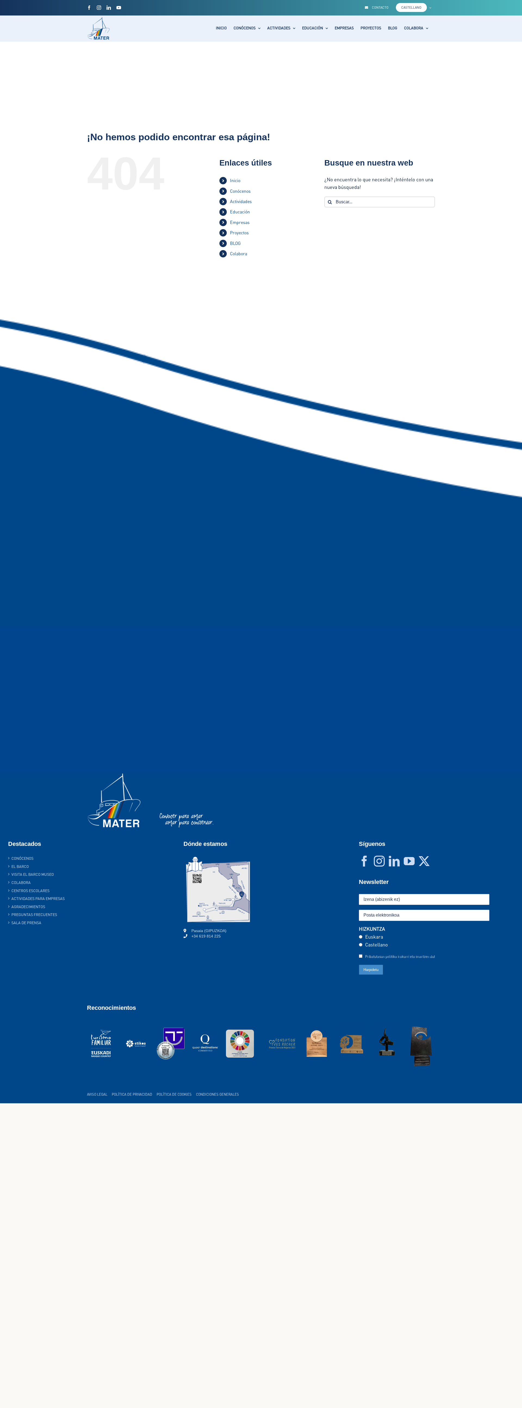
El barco (20, 866)
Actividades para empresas (38, 898)
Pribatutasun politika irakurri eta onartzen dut (400, 956)
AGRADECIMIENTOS (28, 906)
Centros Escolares (30, 890)
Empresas (240, 222)
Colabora (238, 253)
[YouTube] (409, 861)
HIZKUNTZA (372, 929)
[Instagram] (379, 861)
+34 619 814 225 (206, 936)
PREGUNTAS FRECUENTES (34, 914)
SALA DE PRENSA (26, 922)
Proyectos (239, 232)
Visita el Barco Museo (32, 874)
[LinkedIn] (394, 861)
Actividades (241, 201)
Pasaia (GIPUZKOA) (208, 931)
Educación (240, 211)
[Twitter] (424, 861)
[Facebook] (364, 861)
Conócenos (240, 191)
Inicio (235, 180)
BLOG (235, 243)
